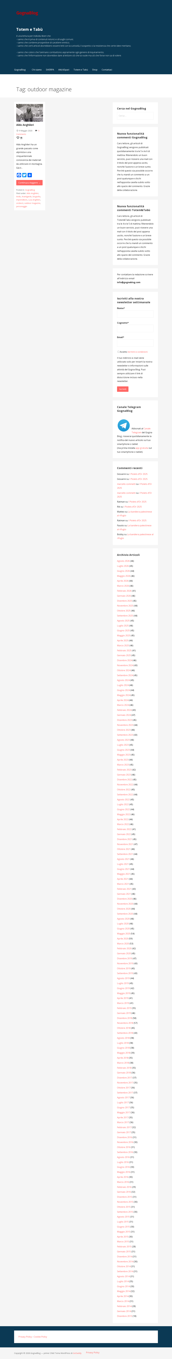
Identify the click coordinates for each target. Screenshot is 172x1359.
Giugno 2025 (123, 630)
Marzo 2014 (123, 1301)
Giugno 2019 (123, 988)
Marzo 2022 (123, 824)
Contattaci (107, 69)
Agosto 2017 (123, 1097)
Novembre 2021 (125, 844)
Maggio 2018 (123, 1052)
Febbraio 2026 (124, 590)
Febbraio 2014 (124, 1306)
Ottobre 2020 (123, 908)
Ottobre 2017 (123, 1087)
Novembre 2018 (125, 1022)
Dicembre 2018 (124, 1018)
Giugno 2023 (123, 749)
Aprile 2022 (122, 819)
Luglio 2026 (123, 565)
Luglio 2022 (123, 804)
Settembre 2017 (125, 1092)
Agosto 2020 (123, 918)
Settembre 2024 (125, 675)
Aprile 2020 (122, 938)
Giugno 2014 (123, 1286)
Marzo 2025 (123, 645)
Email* (120, 337)
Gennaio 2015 (124, 1251)
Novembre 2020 (125, 903)
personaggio (21, 206)
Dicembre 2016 (124, 1137)
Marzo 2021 (123, 883)
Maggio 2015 (123, 1231)
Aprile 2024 (122, 700)
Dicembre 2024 (124, 660)
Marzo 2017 (123, 1122)
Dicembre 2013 (124, 1316)
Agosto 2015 (123, 1216)
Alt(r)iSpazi (63, 69)
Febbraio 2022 (124, 829)
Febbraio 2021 (124, 888)
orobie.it (19, 203)
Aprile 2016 (122, 1177)
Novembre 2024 (125, 665)
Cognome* (123, 322)
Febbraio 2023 (124, 769)
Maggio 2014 (123, 1291)
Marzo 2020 (123, 943)
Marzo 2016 (123, 1182)
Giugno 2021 (123, 869)
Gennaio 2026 (124, 595)
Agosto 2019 (123, 978)
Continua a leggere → (29, 182)
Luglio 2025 (123, 625)
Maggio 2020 (123, 933)
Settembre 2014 (125, 1271)
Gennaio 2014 (124, 1311)
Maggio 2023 (123, 754)
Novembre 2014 (125, 1261)
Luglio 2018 (123, 1042)
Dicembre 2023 (124, 720)
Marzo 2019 (123, 1003)
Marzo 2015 (123, 1241)
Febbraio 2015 (124, 1246)
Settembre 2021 (125, 854)
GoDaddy (77, 1353)
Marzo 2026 (123, 585)
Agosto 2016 (123, 1157)
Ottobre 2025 (123, 610)
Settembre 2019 (125, 973)
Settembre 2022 (125, 794)
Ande (18, 196)
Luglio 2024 (123, 685)
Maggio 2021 (123, 873)
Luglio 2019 (123, 983)
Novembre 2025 (125, 605)
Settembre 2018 (125, 1032)
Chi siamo (37, 69)
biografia (36, 196)
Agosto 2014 (123, 1276)
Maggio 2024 (123, 695)
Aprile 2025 (122, 640)
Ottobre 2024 (123, 670)
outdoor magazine (32, 203)
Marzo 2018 (123, 1062)
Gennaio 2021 (124, 893)
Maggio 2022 (123, 814)
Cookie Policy (40, 1336)
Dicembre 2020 (124, 898)
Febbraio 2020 (124, 948)
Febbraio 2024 (124, 710)
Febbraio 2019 (124, 1008)
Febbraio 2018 (124, 1067)
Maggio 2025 (123, 635)
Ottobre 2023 (123, 729)
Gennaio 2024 (124, 715)
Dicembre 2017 (124, 1077)
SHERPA (50, 69)
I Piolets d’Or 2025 (138, 474)
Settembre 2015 (125, 1211)
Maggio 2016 (123, 1172)
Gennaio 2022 (124, 834)
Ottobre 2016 (123, 1147)
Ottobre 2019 (123, 968)
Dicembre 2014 (124, 1256)
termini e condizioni (138, 351)
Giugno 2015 (123, 1226)
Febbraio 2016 (124, 1187)
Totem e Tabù (81, 69)
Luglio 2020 (123, 923)
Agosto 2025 (123, 620)
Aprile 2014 (122, 1296)
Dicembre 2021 (124, 839)
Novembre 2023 (125, 725)
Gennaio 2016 (124, 1191)
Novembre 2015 (125, 1201)
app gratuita (142, 447)
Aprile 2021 (122, 878)
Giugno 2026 (123, 570)
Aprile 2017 (122, 1117)
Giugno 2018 (123, 1047)
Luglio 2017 (123, 1102)
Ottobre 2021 (123, 849)
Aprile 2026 (122, 580)
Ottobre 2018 (123, 1027)
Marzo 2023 (123, 764)
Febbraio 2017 (124, 1127)
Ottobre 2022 (123, 789)
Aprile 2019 (122, 998)
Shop (94, 69)
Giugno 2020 (123, 928)
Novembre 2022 (125, 784)
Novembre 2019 (125, 963)
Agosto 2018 (123, 1037)
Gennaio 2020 (124, 953)
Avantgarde (27, 196)
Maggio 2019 (123, 993)
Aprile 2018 (122, 1057)
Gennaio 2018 (124, 1072)
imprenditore (21, 199)
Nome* (121, 308)
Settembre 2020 (125, 913)
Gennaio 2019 (124, 1013)
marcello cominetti (126, 484)
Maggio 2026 (123, 575)
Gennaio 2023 (124, 774)
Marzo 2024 (123, 705)
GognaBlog (27, 13)
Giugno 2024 (123, 690)
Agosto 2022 (123, 799)
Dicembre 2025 (124, 600)
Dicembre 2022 (124, 779)
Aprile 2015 (122, 1236)
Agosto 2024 (123, 680)
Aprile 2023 (122, 759)
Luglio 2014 (123, 1281)
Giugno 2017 (123, 1107)
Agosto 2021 (123, 859)
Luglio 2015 (123, 1221)
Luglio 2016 (123, 1162)
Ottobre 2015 (123, 1206)
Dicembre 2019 (124, 958)
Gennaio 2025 (124, 655)
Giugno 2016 (123, 1167)
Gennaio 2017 (124, 1132)
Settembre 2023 (125, 734)
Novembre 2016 (125, 1142)
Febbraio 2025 (124, 650)
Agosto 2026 (123, 560)
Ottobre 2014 (123, 1266)
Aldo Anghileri (25, 125)
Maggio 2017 (123, 1112)
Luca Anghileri (34, 199)
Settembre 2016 (125, 1152)
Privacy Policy (25, 1336)
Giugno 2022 (123, 809)
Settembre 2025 (125, 615)
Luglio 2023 (123, 744)
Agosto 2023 (123, 739)
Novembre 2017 (125, 1082)
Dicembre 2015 (124, 1196)
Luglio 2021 (123, 864)
